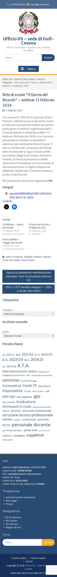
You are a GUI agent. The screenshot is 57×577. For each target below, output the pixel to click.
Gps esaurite (8, 402)
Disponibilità (12, 390)
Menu (32, 69)
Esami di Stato (38, 391)
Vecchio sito (12, 523)
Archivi (5, 331)
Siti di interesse (13, 517)
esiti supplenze (24, 396)
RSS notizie (11, 520)
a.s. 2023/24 (12, 359)
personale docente (31, 425)
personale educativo (12, 430)
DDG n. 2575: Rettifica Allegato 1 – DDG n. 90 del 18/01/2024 (28, 289)
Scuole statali (28, 260)
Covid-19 (29, 385)
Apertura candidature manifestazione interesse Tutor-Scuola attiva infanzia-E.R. (28, 276)
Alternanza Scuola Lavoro (19, 371)
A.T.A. (23, 365)
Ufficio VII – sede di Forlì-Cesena (28, 41)
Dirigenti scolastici (33, 256)
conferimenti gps (29, 380)
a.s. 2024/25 (33, 359)
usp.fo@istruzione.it (39, 4)
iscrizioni (16, 410)
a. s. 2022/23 (43, 354)
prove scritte (44, 430)
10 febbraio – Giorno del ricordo (13, 226)
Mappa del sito (13, 527)
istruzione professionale (36, 410)
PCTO (6, 425)
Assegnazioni (43, 371)
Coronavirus (11, 385)
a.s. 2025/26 (9, 366)
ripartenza (7, 435)
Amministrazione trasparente (20, 497)
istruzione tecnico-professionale (27, 415)
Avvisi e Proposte (14, 256)
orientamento (29, 419)
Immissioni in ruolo (16, 406)
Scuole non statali (11, 260)
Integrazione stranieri (42, 407)
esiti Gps (8, 396)
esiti (47, 391)
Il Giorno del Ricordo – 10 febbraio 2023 (39, 226)
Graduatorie (26, 401)
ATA (28, 375)
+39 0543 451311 (17, 4)
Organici (17, 419)
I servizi (28, 561)
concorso (10, 380)
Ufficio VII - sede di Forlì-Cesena (18, 79)
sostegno (19, 435)
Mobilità (7, 419)
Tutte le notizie (38, 558)
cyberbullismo (44, 386)
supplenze (35, 435)
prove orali (31, 430)
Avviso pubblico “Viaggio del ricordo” (12, 241)
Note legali (11, 500)
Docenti (47, 256)
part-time (43, 419)
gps (37, 396)
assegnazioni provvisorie (13, 375)
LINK (50, 181)
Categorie (7, 309)
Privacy (9, 503)
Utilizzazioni (7, 440)
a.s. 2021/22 (24, 354)
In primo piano (18, 558)
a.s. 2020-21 (8, 354)
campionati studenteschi (41, 375)
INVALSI (5, 411)
